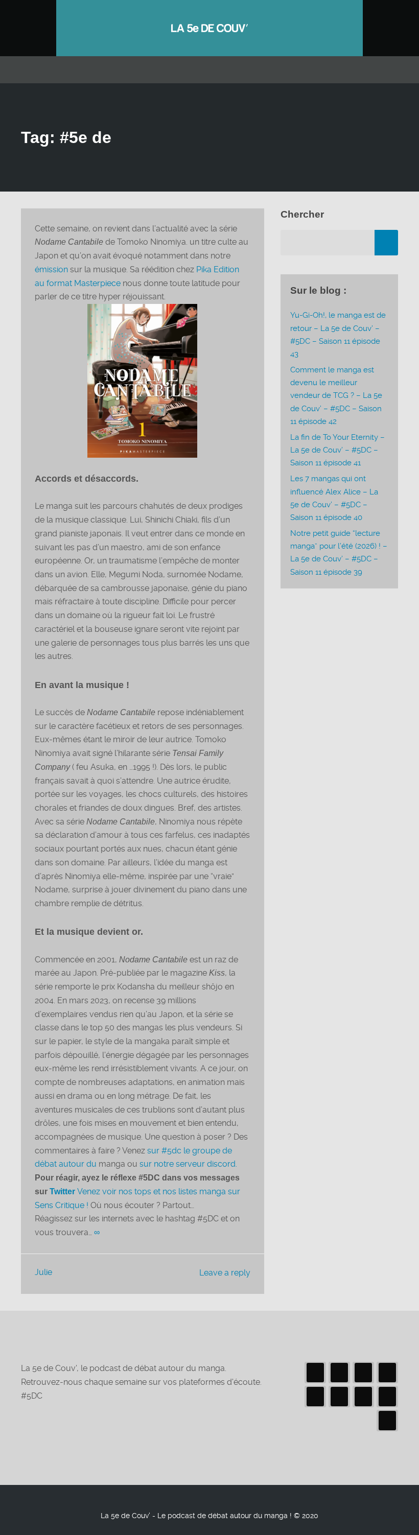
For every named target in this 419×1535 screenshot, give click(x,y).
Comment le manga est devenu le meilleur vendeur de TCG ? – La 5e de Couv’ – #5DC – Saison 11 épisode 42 (336, 395)
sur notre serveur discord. (188, 1164)
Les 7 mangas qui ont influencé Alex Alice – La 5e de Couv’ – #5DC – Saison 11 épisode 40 (334, 498)
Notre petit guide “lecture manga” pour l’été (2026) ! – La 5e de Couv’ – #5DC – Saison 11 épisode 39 (338, 553)
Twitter (63, 1191)
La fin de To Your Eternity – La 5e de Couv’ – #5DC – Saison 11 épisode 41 (337, 450)
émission (51, 269)
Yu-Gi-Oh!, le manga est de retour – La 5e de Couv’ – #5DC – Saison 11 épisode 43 (338, 335)
